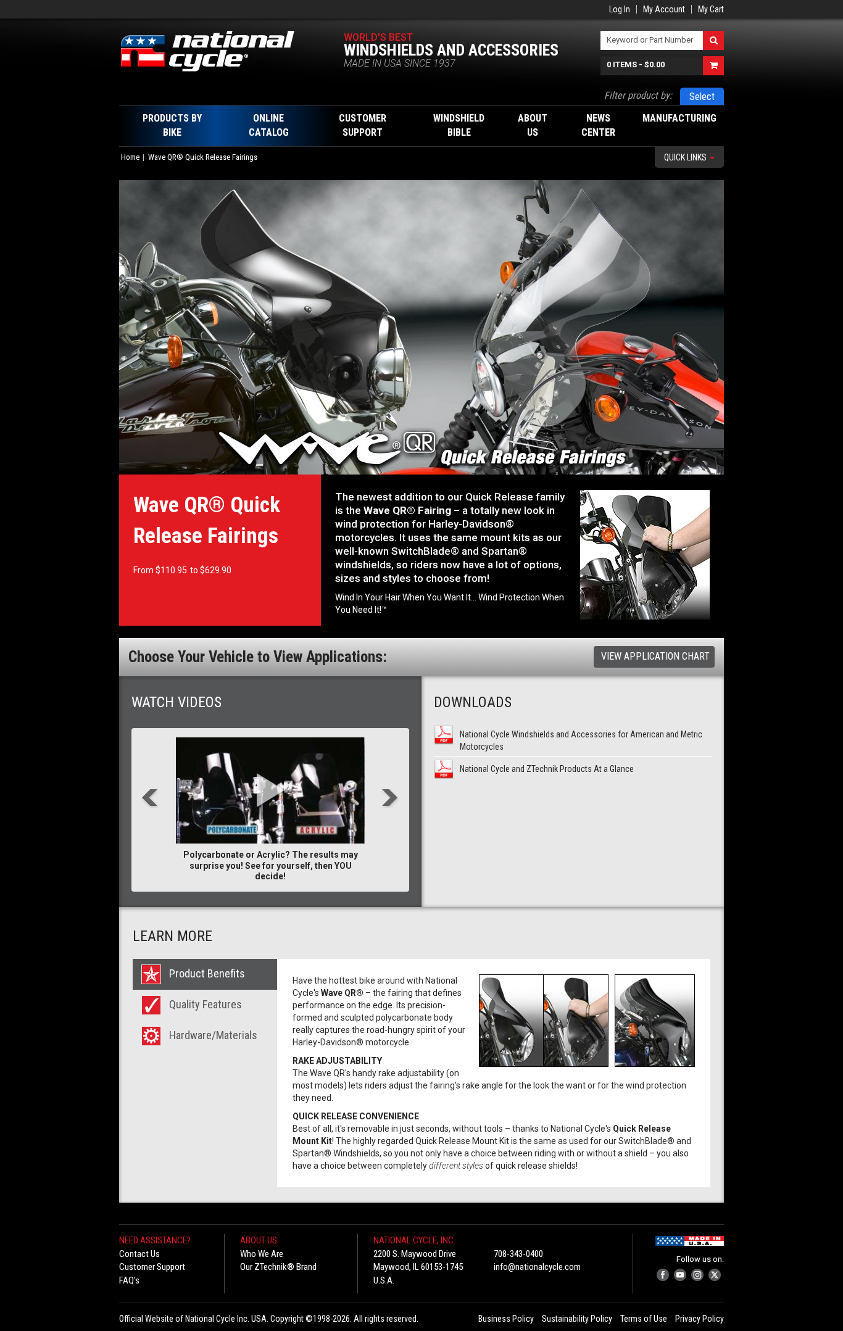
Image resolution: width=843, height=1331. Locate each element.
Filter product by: (638, 95)
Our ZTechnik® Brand (278, 1266)
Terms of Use (643, 1319)
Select (702, 96)
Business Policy (506, 1319)
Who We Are (261, 1253)
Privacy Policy (699, 1319)
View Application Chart (655, 656)
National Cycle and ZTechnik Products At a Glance (547, 769)
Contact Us (139, 1253)
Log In (619, 9)
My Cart (711, 9)
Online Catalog (269, 125)
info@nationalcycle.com (537, 1266)
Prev (150, 799)
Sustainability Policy (577, 1319)
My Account (664, 9)
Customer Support (152, 1266)
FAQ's (129, 1280)
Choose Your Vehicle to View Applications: (257, 657)
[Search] (713, 40)
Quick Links (686, 157)
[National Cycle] (214, 51)
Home (130, 157)
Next (390, 799)
